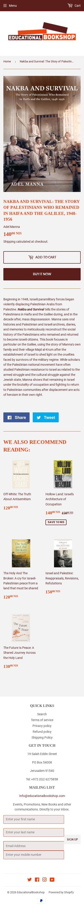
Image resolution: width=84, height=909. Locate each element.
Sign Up (72, 839)
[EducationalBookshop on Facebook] (37, 880)
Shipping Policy (42, 737)
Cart (77, 5)
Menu (13, 5)
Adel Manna (11, 227)
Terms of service (42, 720)
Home (7, 61)
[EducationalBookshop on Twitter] (29, 880)
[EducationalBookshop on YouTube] (52, 880)
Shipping (9, 241)
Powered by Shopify (61, 892)
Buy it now (42, 274)
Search (42, 714)
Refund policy (42, 731)
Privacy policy (42, 726)
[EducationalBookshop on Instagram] (44, 880)
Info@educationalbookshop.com (42, 796)
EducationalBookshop (31, 892)
